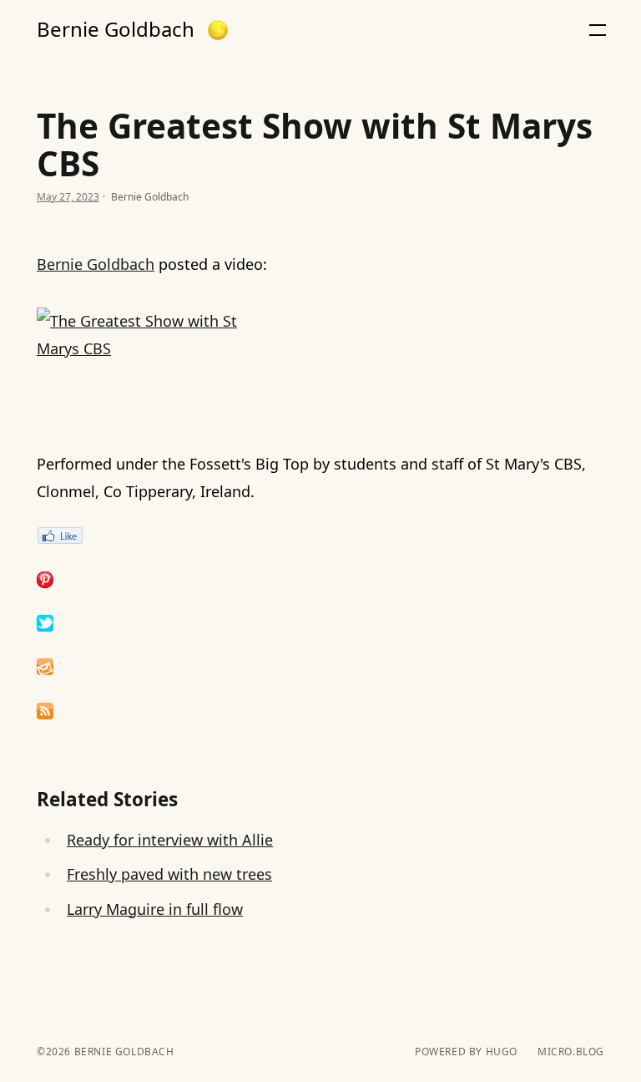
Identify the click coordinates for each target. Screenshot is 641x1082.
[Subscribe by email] (320, 666)
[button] (218, 30)
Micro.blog (571, 1052)
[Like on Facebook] (320, 535)
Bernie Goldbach (115, 29)
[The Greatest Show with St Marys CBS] (320, 363)
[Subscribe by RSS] (320, 711)
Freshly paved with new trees (169, 874)
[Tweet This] (320, 623)
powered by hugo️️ (466, 1052)
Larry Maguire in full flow (155, 909)
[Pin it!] (320, 579)
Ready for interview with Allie (170, 840)
